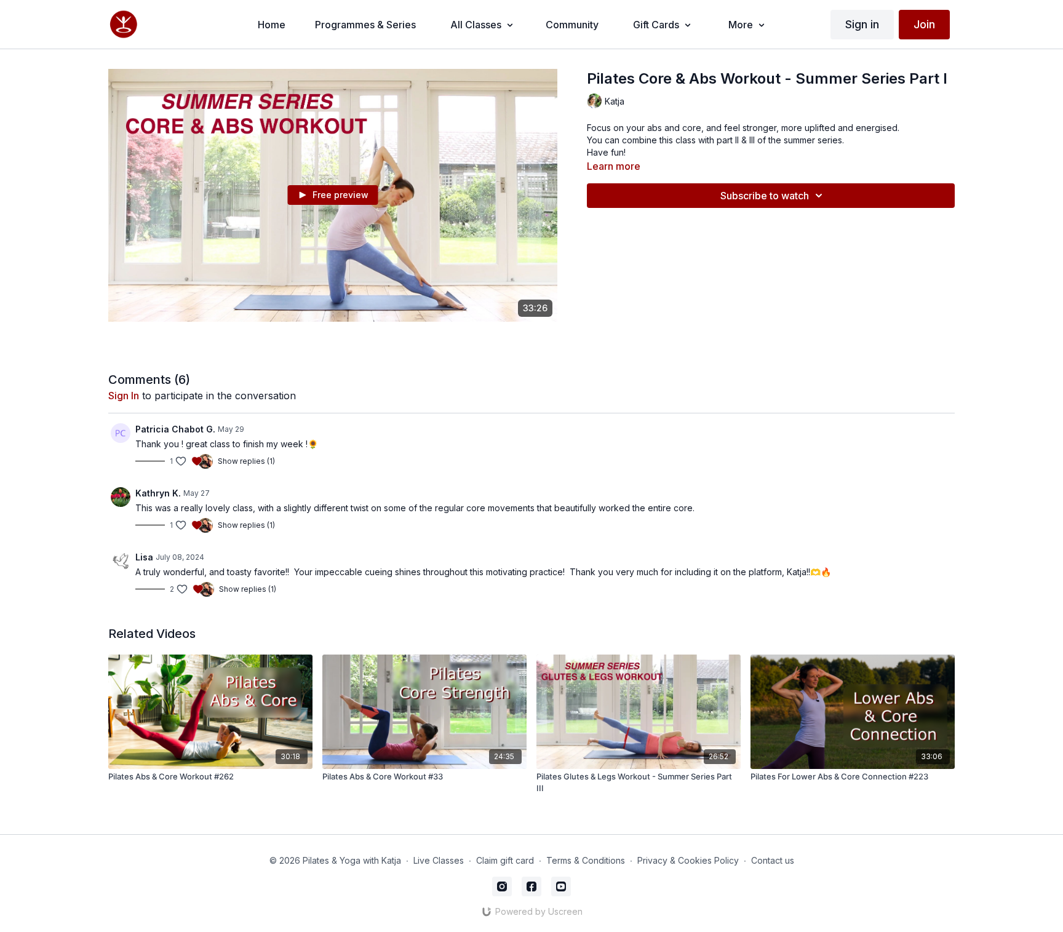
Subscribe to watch (764, 195)
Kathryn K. (158, 493)
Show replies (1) (246, 461)
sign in (123, 395)
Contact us (772, 860)
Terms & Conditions (585, 860)
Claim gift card (505, 860)
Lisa (144, 557)
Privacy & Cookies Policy (688, 860)
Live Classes (438, 860)
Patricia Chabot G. (175, 429)
